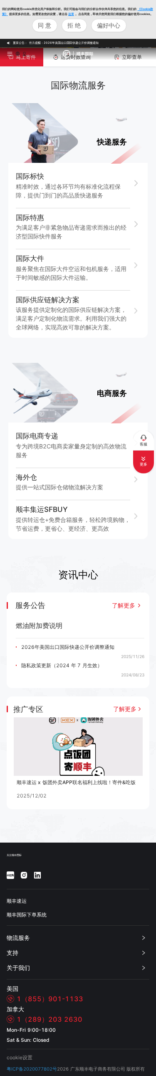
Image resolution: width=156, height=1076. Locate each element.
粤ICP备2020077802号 (32, 1069)
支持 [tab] (12, 952)
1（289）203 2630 (49, 1019)
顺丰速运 (17, 901)
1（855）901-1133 (50, 999)
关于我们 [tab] (18, 967)
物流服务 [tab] (18, 937)
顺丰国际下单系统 (27, 914)
